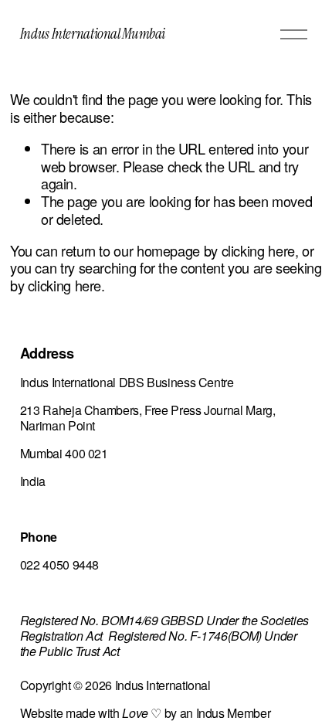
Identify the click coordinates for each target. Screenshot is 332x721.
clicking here (258, 250)
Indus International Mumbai (92, 33)
